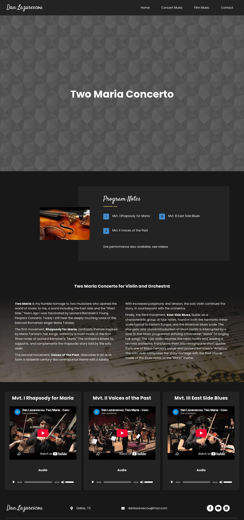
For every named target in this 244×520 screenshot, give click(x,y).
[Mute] (62, 482)
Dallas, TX (84, 508)
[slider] (70, 482)
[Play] (13, 482)
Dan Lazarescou (24, 7)
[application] (42, 482)
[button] (210, 508)
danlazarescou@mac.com (147, 508)
